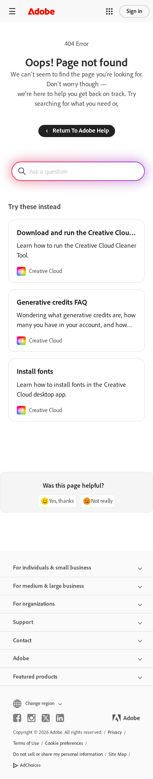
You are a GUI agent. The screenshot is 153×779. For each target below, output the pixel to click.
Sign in (134, 11)
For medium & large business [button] (48, 586)
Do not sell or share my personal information (58, 754)
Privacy (115, 732)
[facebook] (17, 718)
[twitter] (46, 718)
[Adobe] (41, 11)
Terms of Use (26, 743)
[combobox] (78, 171)
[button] (109, 11)
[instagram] (31, 718)
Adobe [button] (21, 658)
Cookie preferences (64, 743)
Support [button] (23, 622)
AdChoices (30, 765)
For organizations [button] (34, 603)
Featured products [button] (35, 676)
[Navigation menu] (12, 11)
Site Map (117, 754)
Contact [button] (22, 640)
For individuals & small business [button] (52, 567)
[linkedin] (60, 718)
